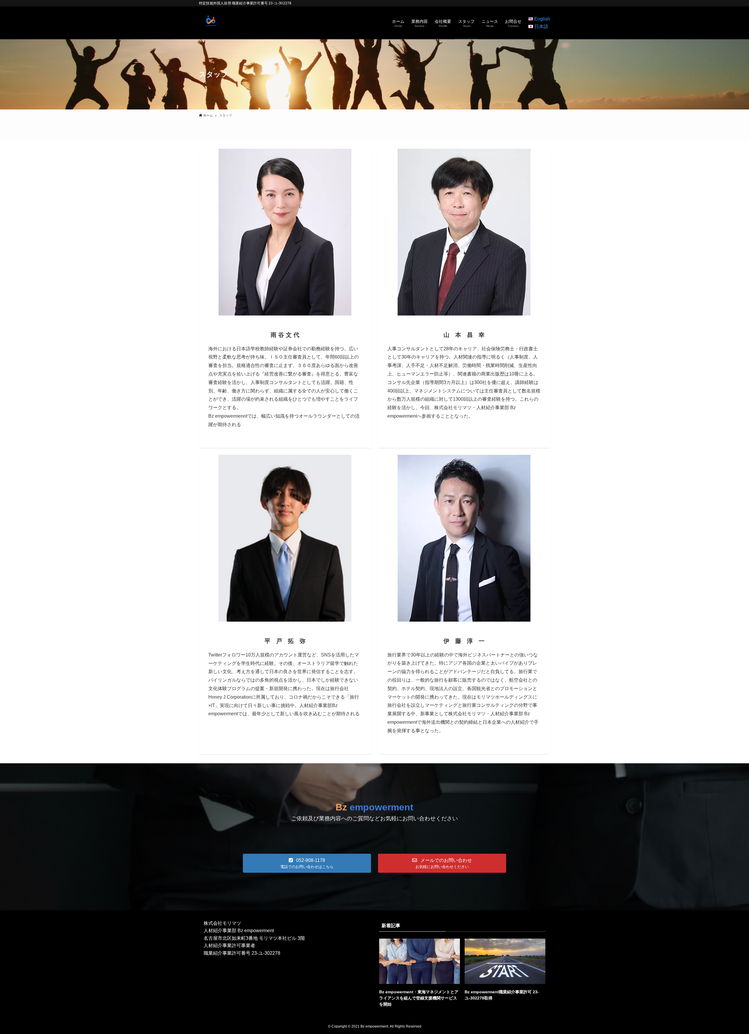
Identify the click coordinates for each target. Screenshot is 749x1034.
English (542, 18)
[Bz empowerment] (210, 23)
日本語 (541, 26)
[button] (307, 863)
